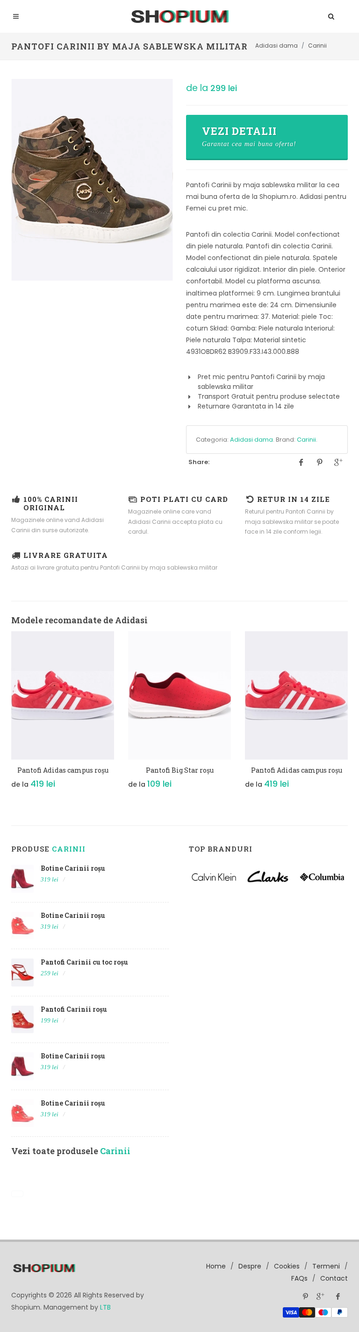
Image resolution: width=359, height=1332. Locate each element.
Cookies (287, 1266)
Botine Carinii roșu (73, 868)
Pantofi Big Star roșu (180, 770)
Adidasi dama (251, 439)
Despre (249, 1266)
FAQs (299, 1278)
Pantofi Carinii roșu (74, 1009)
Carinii (306, 439)
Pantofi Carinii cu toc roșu (84, 962)
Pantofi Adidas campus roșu (62, 770)
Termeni (326, 1266)
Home (216, 1266)
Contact (334, 1278)
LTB (105, 1307)
